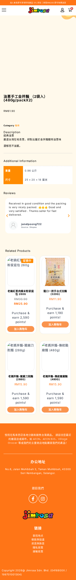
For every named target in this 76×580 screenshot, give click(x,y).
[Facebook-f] (33, 498)
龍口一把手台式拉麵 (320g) (55, 292)
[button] (7, 216)
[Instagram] (43, 498)
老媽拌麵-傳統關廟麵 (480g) (55, 378)
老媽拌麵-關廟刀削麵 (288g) (20, 378)
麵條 (17, 125)
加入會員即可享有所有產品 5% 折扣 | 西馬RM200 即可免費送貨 (38, 3)
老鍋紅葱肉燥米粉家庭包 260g (21, 292)
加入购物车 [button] (20, 328)
